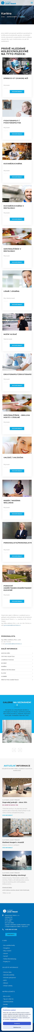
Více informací (17, 91)
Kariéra (22, 16)
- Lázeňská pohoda (7, 1001)
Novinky (4, 663)
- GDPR (4, 980)
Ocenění (4, 676)
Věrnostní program (8, 669)
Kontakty (10, 934)
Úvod (3, 16)
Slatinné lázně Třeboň (11, 800)
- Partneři (5, 956)
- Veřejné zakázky (7, 985)
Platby (3, 673)
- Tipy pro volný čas (8, 999)
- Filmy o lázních (6, 950)
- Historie (5, 953)
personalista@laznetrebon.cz (12, 625)
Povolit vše (17, 1023)
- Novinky (5, 1004)
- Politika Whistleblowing (9, 959)
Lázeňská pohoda (7, 660)
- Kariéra (4, 1007)
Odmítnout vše (17, 1027)
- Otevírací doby (7, 972)
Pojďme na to (14, 1019)
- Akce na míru (6, 996)
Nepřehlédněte (12, 16)
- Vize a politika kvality (8, 945)
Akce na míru (5, 653)
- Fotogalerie (6, 948)
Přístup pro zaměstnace (10, 679)
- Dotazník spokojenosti (9, 977)
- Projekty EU (6, 961)
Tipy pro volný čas (8, 656)
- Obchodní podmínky (8, 975)
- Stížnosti (5, 983)
